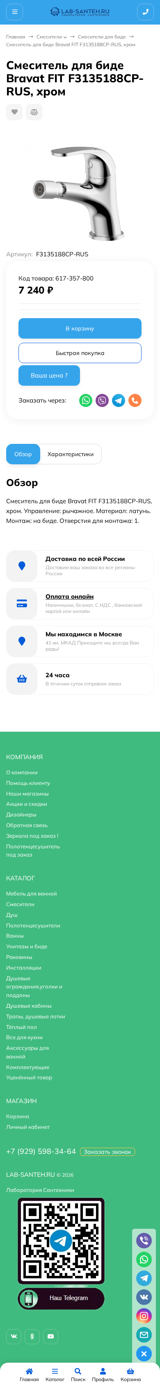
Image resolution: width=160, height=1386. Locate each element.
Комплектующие (27, 1067)
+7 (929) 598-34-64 (41, 1151)
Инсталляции (23, 967)
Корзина (17, 1116)
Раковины (19, 957)
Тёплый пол (21, 1027)
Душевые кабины (29, 1005)
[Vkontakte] (13, 1336)
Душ (12, 914)
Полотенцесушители (33, 925)
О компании (22, 772)
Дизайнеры (21, 814)
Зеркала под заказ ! (32, 835)
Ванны (15, 935)
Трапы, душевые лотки (35, 1016)
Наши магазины (27, 793)
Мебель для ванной (31, 893)
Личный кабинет (28, 1127)
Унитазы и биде (26, 946)
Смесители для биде (102, 37)
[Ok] (32, 1336)
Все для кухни (24, 1037)
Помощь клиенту (28, 783)
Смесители (49, 37)
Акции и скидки (26, 803)
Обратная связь (27, 825)
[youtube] (50, 1336)
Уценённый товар (29, 1077)
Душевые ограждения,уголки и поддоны (34, 987)
